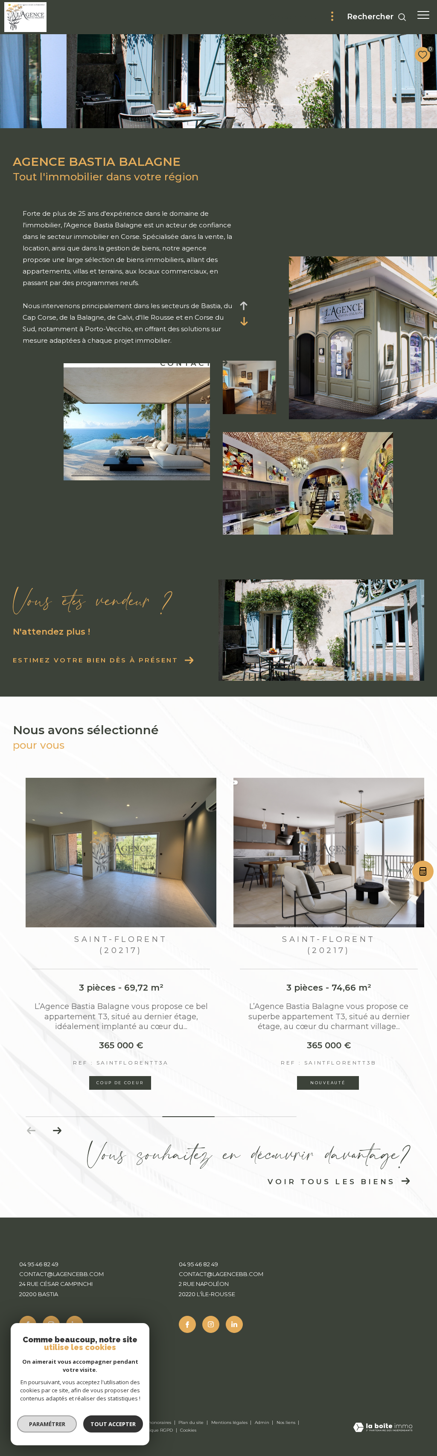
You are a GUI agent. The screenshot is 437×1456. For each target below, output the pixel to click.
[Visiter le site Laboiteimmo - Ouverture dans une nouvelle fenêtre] (383, 1428)
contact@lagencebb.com (61, 1274)
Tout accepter (113, 1424)
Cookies (188, 1430)
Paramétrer (47, 1424)
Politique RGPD (156, 1430)
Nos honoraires (156, 1422)
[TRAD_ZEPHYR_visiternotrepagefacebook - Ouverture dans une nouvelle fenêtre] (187, 1324)
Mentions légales (230, 1422)
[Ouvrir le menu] (423, 15)
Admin (263, 1422)
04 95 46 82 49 (38, 1264)
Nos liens (287, 1422)
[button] (57, 1130)
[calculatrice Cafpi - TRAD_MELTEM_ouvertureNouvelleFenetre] (422, 873)
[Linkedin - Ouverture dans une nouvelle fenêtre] (234, 1324)
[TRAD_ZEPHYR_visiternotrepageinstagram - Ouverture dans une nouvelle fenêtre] (210, 1324)
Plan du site (191, 1422)
